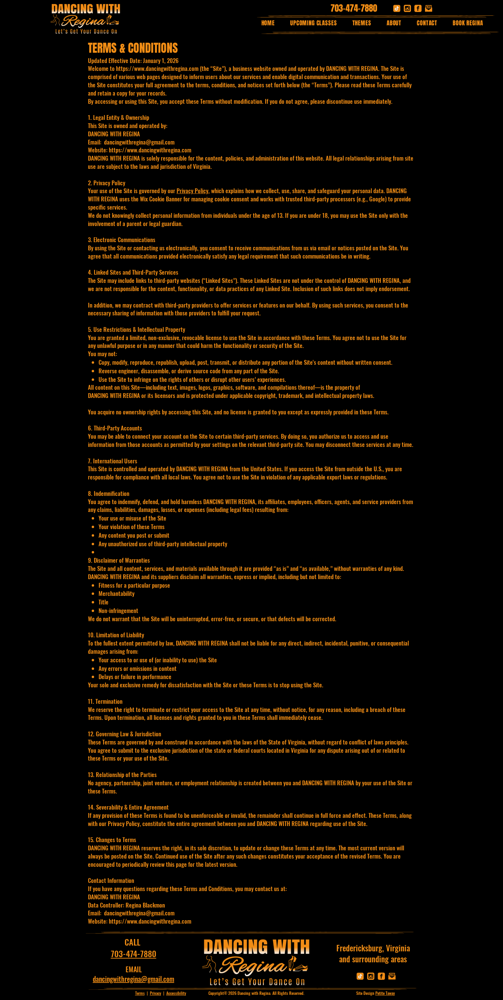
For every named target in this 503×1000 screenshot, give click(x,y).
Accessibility (176, 993)
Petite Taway (385, 993)
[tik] (396, 8)
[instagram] (407, 8)
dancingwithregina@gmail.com (139, 913)
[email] (428, 8)
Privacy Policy (192, 190)
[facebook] (418, 8)
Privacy (155, 993)
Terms (140, 993)
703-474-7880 (354, 8)
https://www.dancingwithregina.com (157, 68)
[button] (361, 23)
